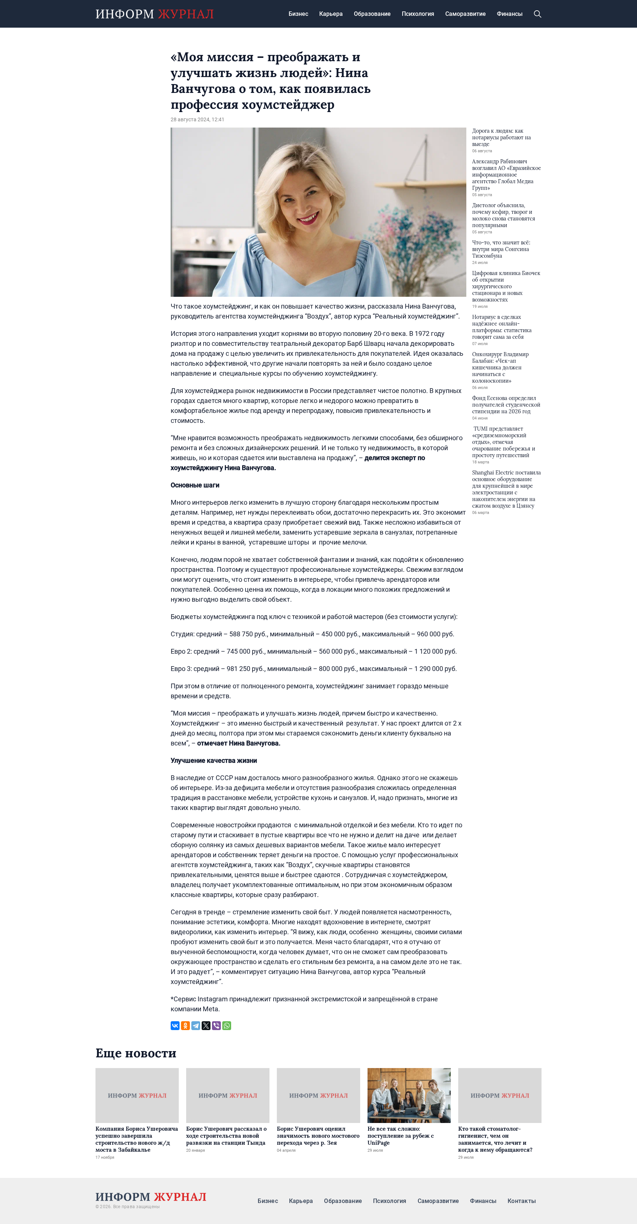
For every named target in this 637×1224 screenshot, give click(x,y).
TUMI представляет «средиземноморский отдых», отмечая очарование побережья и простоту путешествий (503, 442)
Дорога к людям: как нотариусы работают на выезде (501, 137)
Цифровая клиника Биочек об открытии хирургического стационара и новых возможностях (506, 286)
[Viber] (216, 1025)
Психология (418, 13)
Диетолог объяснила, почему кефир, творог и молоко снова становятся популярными (503, 215)
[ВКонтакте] (175, 1025)
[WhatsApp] (226, 1025)
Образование (372, 13)
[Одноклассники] (185, 1025)
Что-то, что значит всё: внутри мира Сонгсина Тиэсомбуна (501, 249)
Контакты (522, 1200)
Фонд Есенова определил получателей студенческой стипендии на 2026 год (506, 405)
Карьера (331, 13)
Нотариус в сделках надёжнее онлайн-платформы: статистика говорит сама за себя (502, 327)
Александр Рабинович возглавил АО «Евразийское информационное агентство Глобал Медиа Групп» (506, 174)
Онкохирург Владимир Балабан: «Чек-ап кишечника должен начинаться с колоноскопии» (500, 367)
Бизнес (298, 13)
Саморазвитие (465, 13)
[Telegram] (195, 1025)
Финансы (510, 13)
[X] (206, 1025)
